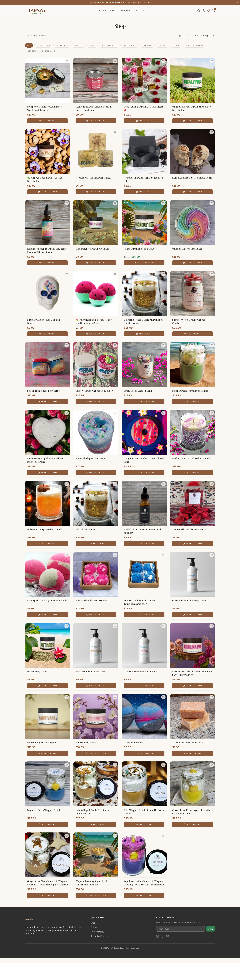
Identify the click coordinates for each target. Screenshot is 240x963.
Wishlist (126, 10)
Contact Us (96, 927)
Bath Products (109, 45)
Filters (185, 35)
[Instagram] (157, 936)
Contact (141, 10)
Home (102, 10)
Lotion (176, 45)
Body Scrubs (129, 45)
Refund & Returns (99, 936)
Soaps (92, 45)
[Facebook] (162, 936)
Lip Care (162, 45)
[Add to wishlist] (66, 61)
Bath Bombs (62, 45)
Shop (113, 10)
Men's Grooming (194, 45)
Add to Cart (49, 121)
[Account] (203, 10)
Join (210, 929)
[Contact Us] (167, 936)
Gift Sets (31, 51)
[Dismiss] (237, 2)
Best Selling (48, 51)
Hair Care (147, 45)
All (29, 45)
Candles (78, 45)
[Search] (198, 10)
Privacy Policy (97, 932)
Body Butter (43, 45)
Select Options (97, 121)
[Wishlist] (208, 10)
